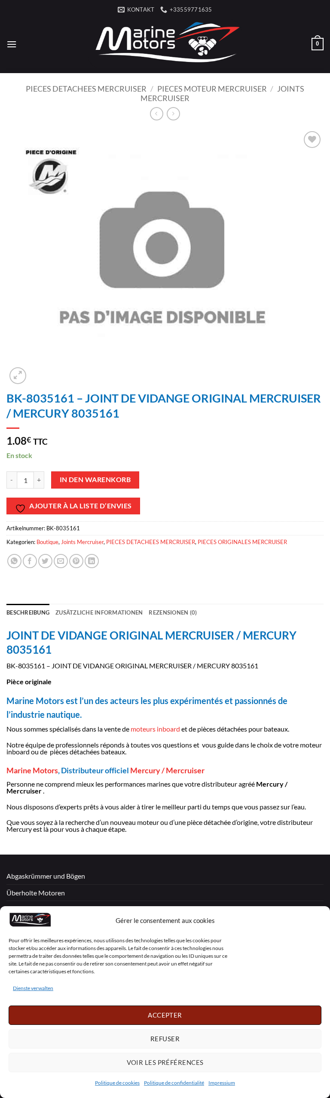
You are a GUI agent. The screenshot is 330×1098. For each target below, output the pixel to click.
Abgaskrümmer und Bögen (45, 876)
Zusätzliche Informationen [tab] (99, 612)
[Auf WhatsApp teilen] (14, 561)
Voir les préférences (165, 1062)
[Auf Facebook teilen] (30, 561)
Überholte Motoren (35, 893)
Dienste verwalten (33, 988)
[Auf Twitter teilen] (45, 561)
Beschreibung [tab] (27, 612)
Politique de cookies (117, 1083)
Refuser (165, 1039)
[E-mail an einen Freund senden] (61, 561)
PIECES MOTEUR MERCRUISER (212, 88)
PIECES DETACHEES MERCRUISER (86, 88)
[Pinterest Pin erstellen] (76, 561)
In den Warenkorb (95, 479)
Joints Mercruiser (82, 541)
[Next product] (156, 113)
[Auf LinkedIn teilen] (92, 561)
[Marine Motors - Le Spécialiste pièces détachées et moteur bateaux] (165, 44)
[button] (11, 44)
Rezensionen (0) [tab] (173, 612)
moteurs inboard (154, 729)
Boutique (47, 541)
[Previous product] (173, 113)
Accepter (165, 1015)
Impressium (221, 1083)
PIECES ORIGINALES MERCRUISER (242, 541)
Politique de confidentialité (174, 1083)
